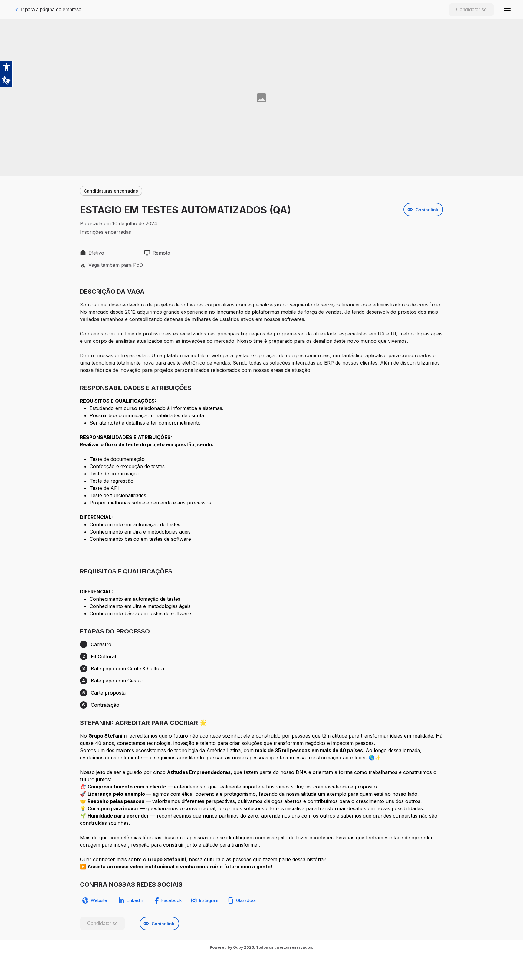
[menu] (507, 9)
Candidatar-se (471, 9)
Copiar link (427, 209)
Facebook (171, 900)
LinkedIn (135, 900)
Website (99, 900)
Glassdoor (246, 900)
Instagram (208, 900)
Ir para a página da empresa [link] (51, 9)
